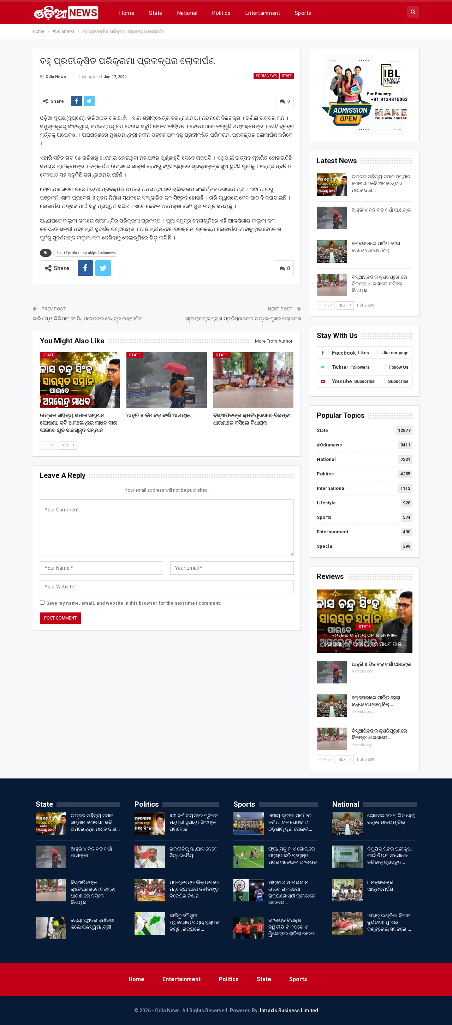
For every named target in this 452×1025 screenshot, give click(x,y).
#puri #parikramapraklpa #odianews (86, 253)
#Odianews (266, 76)
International (331, 488)
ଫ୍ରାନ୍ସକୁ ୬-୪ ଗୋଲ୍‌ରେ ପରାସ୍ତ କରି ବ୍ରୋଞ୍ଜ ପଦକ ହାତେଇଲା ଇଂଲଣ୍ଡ (292, 855)
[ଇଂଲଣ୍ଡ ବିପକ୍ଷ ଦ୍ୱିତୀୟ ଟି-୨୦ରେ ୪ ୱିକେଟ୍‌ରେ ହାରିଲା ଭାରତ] (248, 928)
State (155, 13)
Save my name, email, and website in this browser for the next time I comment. (133, 603)
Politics (221, 13)
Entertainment (262, 13)
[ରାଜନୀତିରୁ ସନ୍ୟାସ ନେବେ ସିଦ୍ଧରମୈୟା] (150, 857)
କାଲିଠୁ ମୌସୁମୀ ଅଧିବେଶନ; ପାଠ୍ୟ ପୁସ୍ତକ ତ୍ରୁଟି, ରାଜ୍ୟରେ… (194, 922)
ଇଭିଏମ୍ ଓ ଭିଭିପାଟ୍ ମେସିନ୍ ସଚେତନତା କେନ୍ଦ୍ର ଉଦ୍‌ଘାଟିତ (87, 318)
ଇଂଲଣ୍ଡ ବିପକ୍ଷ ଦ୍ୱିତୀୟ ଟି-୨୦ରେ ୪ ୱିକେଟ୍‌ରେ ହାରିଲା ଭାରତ (291, 926)
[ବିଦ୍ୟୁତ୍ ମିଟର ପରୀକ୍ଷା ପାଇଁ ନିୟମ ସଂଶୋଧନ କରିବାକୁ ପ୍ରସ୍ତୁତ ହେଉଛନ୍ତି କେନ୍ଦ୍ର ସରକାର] (347, 857)
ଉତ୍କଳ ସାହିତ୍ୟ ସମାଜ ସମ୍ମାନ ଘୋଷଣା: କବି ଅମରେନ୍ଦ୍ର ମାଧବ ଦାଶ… (381, 183)
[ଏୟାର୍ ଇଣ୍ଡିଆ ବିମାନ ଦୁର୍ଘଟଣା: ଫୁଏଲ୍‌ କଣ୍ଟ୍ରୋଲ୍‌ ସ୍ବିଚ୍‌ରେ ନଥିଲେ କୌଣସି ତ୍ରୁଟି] (347, 923)
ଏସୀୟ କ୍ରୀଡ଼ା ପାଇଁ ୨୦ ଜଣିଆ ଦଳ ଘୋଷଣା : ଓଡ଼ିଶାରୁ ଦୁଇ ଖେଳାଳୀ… (290, 822)
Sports (303, 13)
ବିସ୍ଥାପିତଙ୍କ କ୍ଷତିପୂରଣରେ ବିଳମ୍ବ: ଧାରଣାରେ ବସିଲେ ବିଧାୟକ (379, 283)
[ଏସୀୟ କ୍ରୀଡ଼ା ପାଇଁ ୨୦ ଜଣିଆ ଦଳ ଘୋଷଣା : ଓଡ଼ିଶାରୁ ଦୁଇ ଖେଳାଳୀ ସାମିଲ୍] (248, 823)
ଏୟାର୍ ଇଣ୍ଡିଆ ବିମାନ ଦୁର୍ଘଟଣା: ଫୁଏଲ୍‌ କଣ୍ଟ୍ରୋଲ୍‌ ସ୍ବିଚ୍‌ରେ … (389, 922)
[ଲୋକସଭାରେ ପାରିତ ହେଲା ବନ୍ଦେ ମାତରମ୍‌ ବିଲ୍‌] (332, 251)
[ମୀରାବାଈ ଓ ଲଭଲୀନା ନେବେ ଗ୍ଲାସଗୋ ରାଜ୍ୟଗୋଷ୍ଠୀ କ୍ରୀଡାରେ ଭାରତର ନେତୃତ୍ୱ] (248, 890)
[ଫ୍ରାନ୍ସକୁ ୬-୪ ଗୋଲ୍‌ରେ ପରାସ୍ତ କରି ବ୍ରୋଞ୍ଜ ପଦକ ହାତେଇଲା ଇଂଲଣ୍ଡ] (248, 857)
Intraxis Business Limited (289, 1010)
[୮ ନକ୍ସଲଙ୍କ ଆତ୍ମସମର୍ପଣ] (347, 890)
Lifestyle (326, 502)
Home (126, 13)
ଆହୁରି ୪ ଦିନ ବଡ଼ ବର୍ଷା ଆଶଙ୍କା (381, 210)
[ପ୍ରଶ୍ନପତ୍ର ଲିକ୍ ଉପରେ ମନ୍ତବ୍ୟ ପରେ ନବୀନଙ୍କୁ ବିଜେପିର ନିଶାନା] (150, 890)
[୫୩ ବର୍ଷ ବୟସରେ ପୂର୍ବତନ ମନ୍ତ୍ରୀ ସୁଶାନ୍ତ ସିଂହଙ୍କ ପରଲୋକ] (150, 823)
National (187, 13)
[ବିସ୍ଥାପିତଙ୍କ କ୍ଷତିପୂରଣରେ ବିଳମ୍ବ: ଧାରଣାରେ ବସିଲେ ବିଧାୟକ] (253, 380)
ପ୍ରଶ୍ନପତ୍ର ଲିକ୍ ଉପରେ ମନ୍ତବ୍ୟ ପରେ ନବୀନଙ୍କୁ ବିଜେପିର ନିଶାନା (194, 889)
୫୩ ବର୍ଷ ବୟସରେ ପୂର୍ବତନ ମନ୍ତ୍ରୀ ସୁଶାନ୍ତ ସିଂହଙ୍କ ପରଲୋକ (194, 822)
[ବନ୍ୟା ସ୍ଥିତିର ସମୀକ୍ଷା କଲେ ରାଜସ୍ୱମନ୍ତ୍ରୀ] (51, 928)
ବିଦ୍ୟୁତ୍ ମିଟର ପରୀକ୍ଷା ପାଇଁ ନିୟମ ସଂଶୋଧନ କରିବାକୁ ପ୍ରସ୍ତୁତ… (389, 855)
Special (325, 546)
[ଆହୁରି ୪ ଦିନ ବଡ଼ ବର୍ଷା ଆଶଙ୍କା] (166, 380)
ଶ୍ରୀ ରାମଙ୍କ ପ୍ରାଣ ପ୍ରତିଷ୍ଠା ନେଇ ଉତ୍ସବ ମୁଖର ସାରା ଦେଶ (243, 318)
